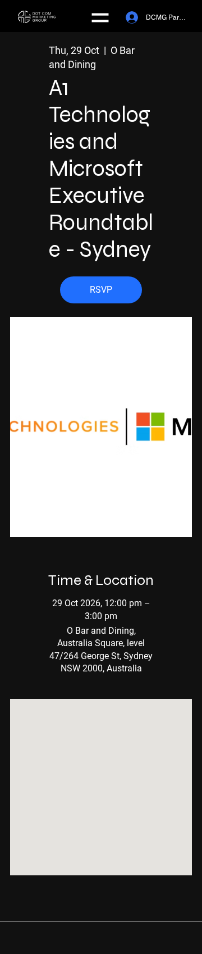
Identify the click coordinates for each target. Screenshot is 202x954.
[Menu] (101, 18)
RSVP (101, 289)
